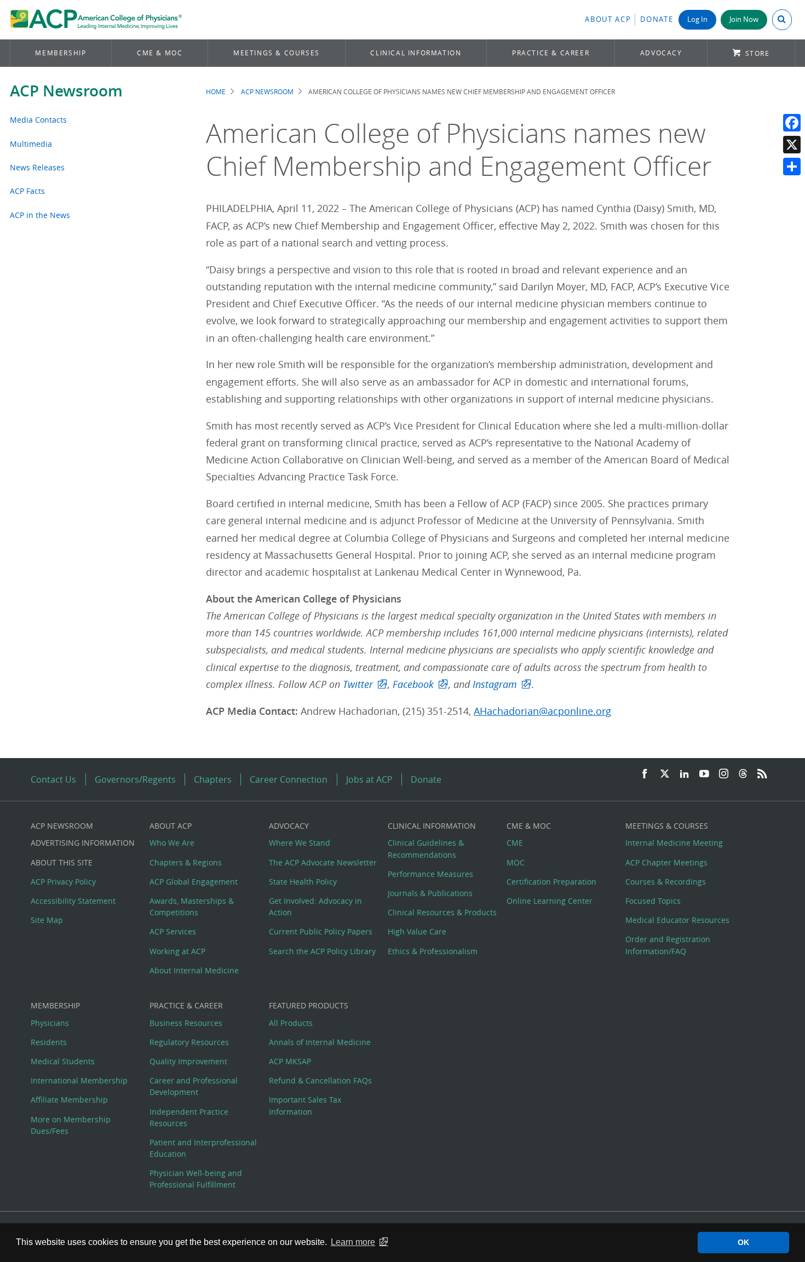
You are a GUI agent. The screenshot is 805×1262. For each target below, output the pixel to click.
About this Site (62, 862)
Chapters (213, 779)
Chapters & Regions (186, 862)
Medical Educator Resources (677, 920)
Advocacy (661, 53)
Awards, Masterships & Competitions (192, 906)
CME (515, 842)
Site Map (47, 920)
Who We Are (172, 842)
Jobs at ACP (369, 779)
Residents (49, 1042)
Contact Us (53, 779)
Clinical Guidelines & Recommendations (426, 848)
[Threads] (743, 774)
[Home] (96, 19)
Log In (697, 19)
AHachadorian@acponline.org (542, 711)
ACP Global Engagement (194, 881)
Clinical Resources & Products (442, 912)
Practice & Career (550, 53)
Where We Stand (299, 842)
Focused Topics (653, 901)
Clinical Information (415, 53)
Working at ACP (177, 951)
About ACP (608, 19)
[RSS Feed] (762, 774)
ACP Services (173, 931)
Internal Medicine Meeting (674, 842)
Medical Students (63, 1061)
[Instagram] (724, 774)
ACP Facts (27, 191)
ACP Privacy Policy (63, 881)
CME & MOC (159, 53)
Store (757, 53)
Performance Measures (430, 874)
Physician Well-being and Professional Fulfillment (196, 1179)
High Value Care (417, 931)
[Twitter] (665, 774)
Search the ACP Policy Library (322, 951)
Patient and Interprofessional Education (203, 1148)
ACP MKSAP (290, 1061)
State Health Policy (303, 881)
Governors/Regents (135, 779)
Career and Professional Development (194, 1086)
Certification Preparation (551, 881)
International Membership (79, 1080)
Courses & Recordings (665, 881)
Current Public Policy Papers (320, 931)
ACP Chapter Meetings (666, 862)
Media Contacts (38, 119)
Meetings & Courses (276, 53)
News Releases (37, 167)
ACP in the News (40, 215)
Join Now (743, 19)
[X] (792, 145)
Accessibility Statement (73, 901)
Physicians (50, 1023)
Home (216, 91)
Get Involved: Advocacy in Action (315, 906)
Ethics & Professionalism (433, 951)
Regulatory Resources (189, 1042)
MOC (516, 862)
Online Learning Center (550, 901)
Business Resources (186, 1023)
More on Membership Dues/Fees (71, 1125)
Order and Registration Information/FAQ (667, 945)
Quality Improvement (188, 1061)
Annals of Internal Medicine (320, 1042)
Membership (60, 53)
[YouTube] (704, 774)
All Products (291, 1023)
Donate (656, 19)
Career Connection (288, 779)
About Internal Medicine (194, 970)
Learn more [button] (353, 1242)
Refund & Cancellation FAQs (320, 1080)
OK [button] (743, 1242)
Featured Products (308, 1005)
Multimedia (31, 144)
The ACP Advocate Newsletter (323, 862)
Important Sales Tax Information (305, 1105)
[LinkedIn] (684, 774)
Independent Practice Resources (189, 1117)
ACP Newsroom (66, 91)
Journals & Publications (430, 893)
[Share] (792, 166)
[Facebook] (792, 123)
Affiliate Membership (69, 1099)
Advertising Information (83, 842)
